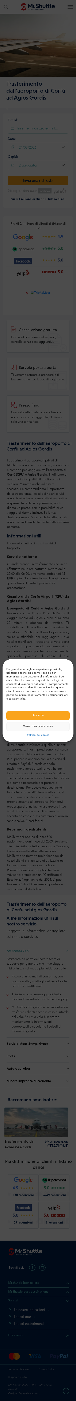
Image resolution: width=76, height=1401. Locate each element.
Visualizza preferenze (38, 726)
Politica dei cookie (38, 735)
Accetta (38, 715)
